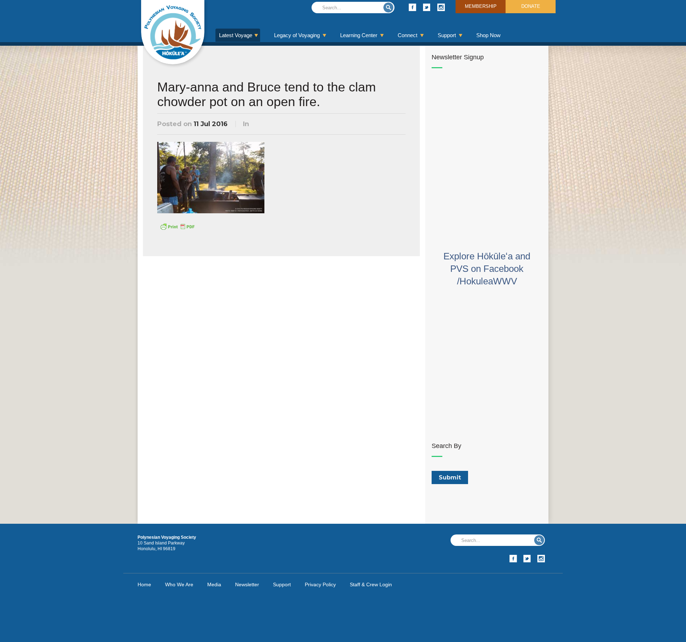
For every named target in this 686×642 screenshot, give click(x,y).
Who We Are (179, 584)
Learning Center (358, 35)
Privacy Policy (320, 584)
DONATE (530, 6)
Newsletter (247, 584)
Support (447, 35)
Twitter (427, 7)
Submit (388, 8)
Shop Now (488, 35)
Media (214, 584)
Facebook (412, 7)
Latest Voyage (235, 35)
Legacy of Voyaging (297, 35)
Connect (407, 35)
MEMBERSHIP (481, 6)
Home (144, 584)
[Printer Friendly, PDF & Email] (177, 226)
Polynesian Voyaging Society (172, 32)
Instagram (441, 7)
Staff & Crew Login (371, 584)
